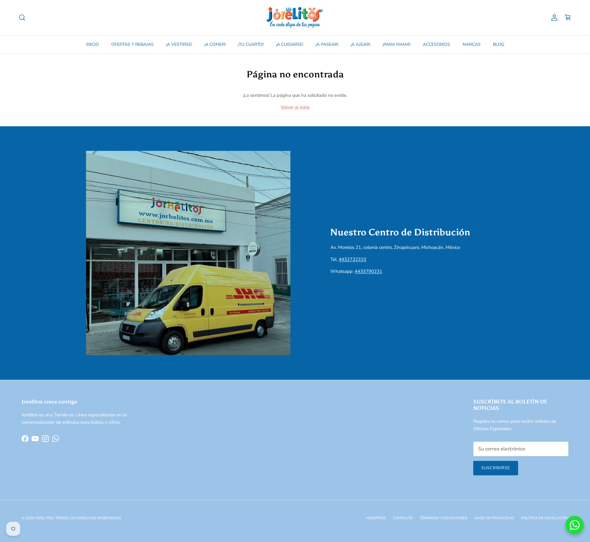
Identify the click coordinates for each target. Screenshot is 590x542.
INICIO (92, 44)
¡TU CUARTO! (251, 44)
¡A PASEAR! (327, 44)
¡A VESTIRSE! (179, 44)
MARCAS (471, 44)
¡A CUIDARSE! (289, 44)
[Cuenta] (553, 17)
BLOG (498, 44)
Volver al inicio (295, 107)
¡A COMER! (215, 44)
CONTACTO (403, 518)
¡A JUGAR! (360, 44)
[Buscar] (22, 17)
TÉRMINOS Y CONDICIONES (443, 518)
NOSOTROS (376, 518)
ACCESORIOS (436, 44)
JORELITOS (44, 518)
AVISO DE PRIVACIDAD (494, 518)
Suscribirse (495, 468)
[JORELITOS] (295, 17)
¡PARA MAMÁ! (397, 44)
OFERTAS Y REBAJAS (132, 44)
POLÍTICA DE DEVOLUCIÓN (544, 518)
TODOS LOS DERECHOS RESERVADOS (88, 518)
